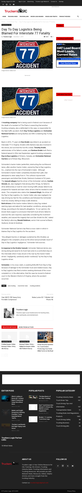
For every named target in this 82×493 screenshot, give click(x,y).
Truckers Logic (7, 36)
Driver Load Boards (37, 16)
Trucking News (13, 16)
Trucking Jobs (24, 16)
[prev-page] (2, 355)
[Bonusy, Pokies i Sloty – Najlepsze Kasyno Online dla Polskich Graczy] (27, 337)
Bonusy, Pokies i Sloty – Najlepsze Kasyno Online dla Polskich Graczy (27, 346)
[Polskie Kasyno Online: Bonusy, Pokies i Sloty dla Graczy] (9, 337)
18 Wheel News (6, 446)
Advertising (30, 1)
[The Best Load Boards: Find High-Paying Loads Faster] (5, 426)
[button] (78, 17)
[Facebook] (3, 4)
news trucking (11, 286)
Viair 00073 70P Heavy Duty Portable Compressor (11, 298)
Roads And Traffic (51, 16)
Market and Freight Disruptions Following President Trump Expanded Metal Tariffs (18, 414)
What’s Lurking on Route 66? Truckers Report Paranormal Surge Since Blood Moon (18, 400)
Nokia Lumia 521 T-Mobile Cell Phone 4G (42, 298)
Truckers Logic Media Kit (42, 1)
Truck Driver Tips (12, 22)
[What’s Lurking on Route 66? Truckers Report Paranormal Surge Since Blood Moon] (5, 398)
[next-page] (6, 355)
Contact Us (54, 1)
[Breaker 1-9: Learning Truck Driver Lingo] (33, 419)
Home (4, 16)
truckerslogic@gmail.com (39, 483)
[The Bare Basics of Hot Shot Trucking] (33, 397)
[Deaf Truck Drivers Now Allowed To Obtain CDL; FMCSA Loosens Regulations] (33, 407)
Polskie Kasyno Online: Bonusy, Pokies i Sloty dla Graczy (8, 346)
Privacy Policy (71, 491)
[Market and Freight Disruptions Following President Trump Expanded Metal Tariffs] (5, 413)
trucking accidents (35, 286)
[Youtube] (13, 4)
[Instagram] (6, 4)
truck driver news (23, 286)
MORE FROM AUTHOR (26, 327)
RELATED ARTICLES (9, 327)
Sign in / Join (22, 1)
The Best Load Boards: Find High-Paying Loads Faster (19, 426)
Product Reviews (64, 16)
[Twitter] (10, 4)
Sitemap (61, 1)
